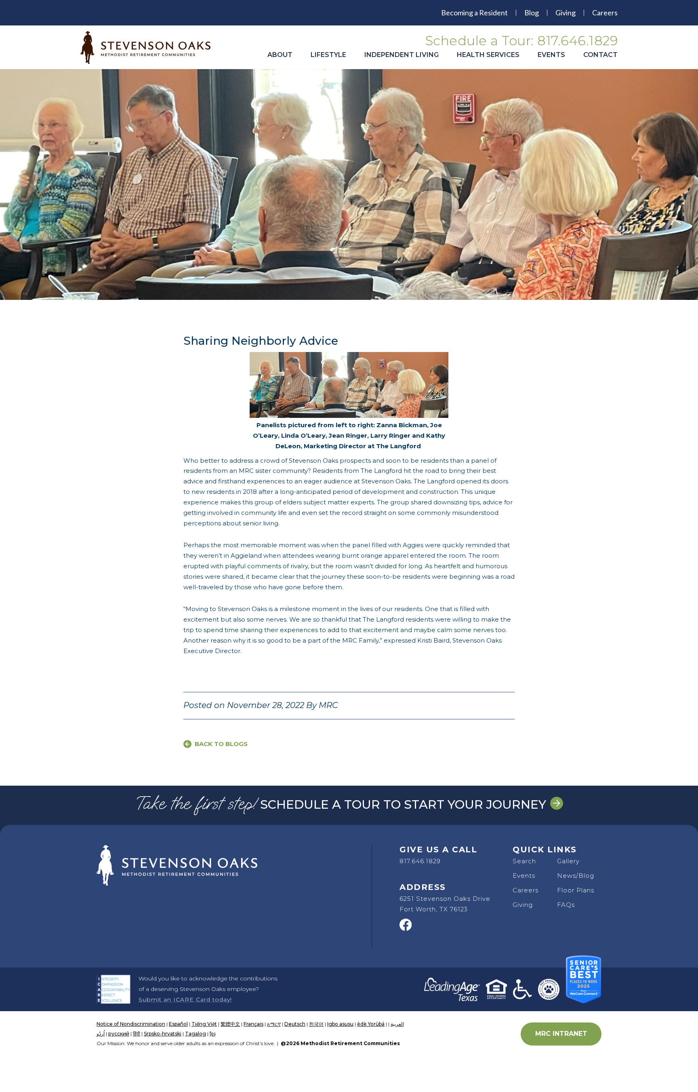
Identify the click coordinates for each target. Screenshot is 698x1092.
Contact (600, 55)
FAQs (566, 905)
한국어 (316, 1024)
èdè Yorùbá (371, 1024)
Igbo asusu (340, 1024)
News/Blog (575, 875)
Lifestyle (328, 55)
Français (253, 1024)
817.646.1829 (420, 861)
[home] (151, 47)
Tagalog (195, 1034)
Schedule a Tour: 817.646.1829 (521, 40)
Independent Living (401, 55)
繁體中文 (230, 1024)
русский (118, 1034)
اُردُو (101, 1034)
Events (551, 55)
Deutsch (294, 1024)
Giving (565, 12)
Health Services (488, 55)
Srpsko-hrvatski (162, 1034)
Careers (605, 12)
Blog (531, 12)
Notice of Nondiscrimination (131, 1024)
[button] (279, 58)
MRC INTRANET (561, 1033)
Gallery (568, 861)
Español (178, 1024)
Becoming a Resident (474, 12)
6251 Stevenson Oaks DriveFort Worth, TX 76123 (444, 904)
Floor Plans (575, 890)
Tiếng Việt (204, 1024)
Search (524, 861)
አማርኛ (274, 1024)
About (279, 55)
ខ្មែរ (212, 1034)
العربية (397, 1024)
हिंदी (136, 1034)
